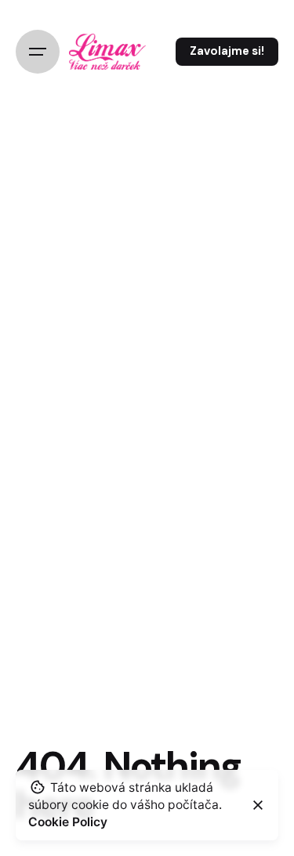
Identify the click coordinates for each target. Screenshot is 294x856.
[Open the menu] (38, 52)
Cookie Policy (67, 821)
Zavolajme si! (227, 51)
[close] (258, 805)
